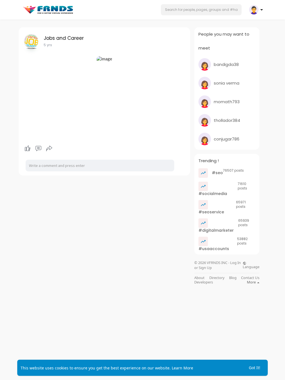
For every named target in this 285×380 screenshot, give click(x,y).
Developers (203, 282)
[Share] (49, 148)
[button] (201, 9)
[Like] (38, 148)
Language (251, 266)
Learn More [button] (182, 368)
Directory (217, 278)
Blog (233, 278)
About (199, 278)
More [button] (252, 282)
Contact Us (250, 278)
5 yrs (48, 45)
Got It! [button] (254, 367)
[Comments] (38, 148)
